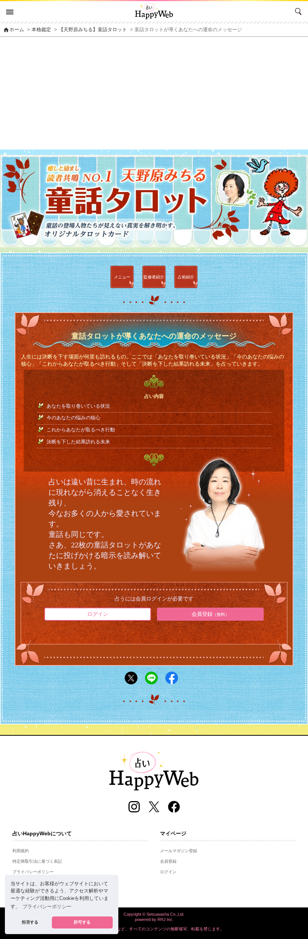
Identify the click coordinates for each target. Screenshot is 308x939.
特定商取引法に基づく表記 (37, 861)
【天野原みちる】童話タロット (93, 29)
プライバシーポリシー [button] (47, 906)
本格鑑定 (41, 29)
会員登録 (210, 614)
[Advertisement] (154, 93)
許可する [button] (82, 922)
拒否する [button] (30, 922)
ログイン (97, 614)
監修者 (153, 277)
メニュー (122, 277)
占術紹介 (186, 277)
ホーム (13, 29)
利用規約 (20, 850)
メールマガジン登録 (178, 850)
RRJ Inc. (165, 919)
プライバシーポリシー (33, 871)
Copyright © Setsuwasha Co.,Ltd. (154, 914)
